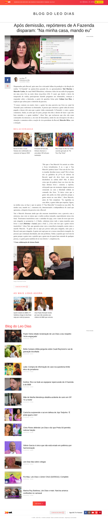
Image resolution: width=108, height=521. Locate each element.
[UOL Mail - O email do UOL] (85, 2)
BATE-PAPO (25, 2)
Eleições (18, 6)
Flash (13, 6)
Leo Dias (22, 78)
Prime (90, 6)
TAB (87, 6)
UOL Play (52, 2)
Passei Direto (40, 2)
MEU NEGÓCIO (32, 2)
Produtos (8, 6)
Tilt (71, 6)
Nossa (84, 6)
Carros (34, 6)
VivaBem (66, 6)
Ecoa (73, 6)
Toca (94, 6)
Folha (46, 6)
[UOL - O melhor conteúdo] (8, 2)
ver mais (38, 503)
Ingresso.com (18, 2)
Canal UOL (78, 6)
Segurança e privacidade (70, 517)
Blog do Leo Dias (54, 14)
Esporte (50, 6)
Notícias (24, 6)
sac (81, 2)
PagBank (46, 2)
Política (29, 6)
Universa (61, 6)
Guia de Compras (101, 6)
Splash (55, 6)
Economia (40, 6)
